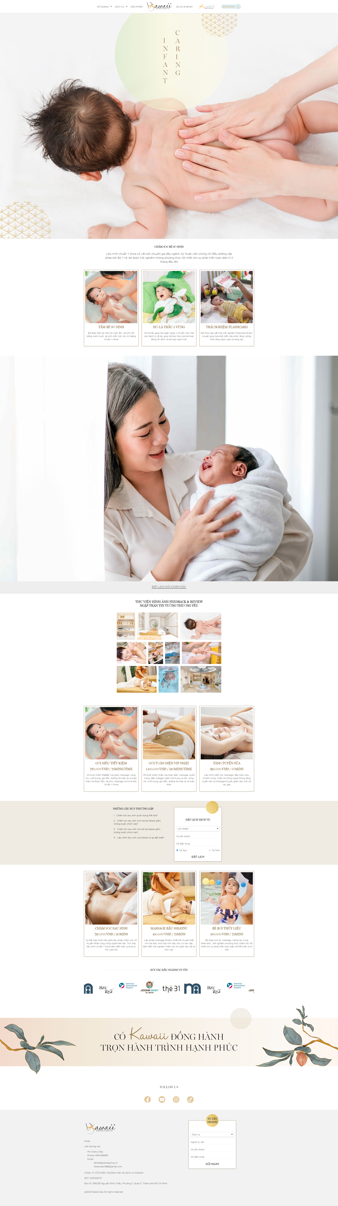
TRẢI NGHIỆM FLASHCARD (227, 327)
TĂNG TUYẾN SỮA (226, 763)
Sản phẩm (137, 6)
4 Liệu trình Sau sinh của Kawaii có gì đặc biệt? (139, 837)
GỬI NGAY (212, 1163)
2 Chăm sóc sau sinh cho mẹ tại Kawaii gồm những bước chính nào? (137, 822)
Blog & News (184, 6)
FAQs (87, 1141)
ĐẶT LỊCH (198, 856)
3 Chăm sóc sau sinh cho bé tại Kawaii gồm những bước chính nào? (137, 831)
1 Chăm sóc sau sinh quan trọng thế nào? (136, 815)
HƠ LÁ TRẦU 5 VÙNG (169, 327)
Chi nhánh (183, 828)
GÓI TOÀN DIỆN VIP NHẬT (169, 763)
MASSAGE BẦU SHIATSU (169, 928)
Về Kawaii (103, 6)
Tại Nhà (215, 850)
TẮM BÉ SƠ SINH (111, 327)
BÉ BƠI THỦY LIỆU (226, 928)
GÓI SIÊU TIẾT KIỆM (111, 763)
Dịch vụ (119, 6)
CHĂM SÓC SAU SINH (111, 928)
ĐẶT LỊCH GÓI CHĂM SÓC (169, 586)
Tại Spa (183, 850)
